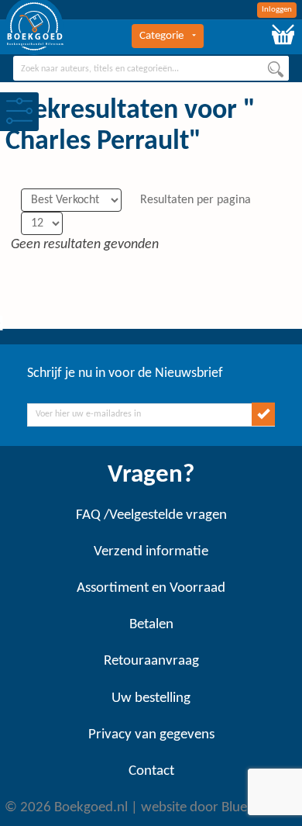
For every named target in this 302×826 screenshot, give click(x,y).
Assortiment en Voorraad (151, 588)
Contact (151, 771)
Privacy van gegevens (151, 735)
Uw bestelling (151, 698)
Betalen (151, 624)
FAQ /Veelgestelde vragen (151, 515)
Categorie (161, 36)
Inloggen (277, 9)
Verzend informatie (151, 551)
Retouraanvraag (151, 661)
